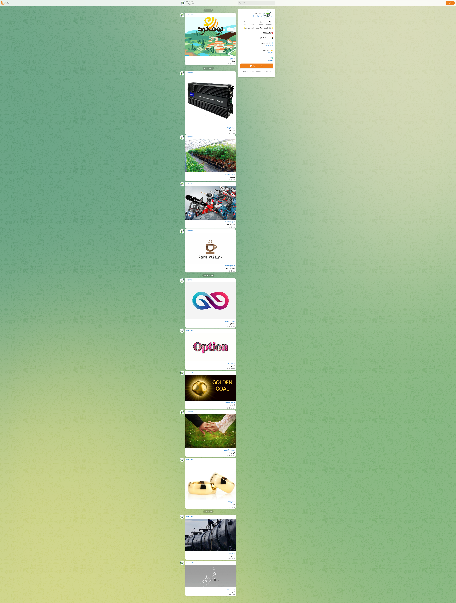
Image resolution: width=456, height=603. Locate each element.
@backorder (257, 16)
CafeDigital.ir (230, 266)
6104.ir (270, 53)
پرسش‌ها (245, 71)
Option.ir (231, 363)
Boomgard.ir (230, 58)
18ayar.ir (231, 502)
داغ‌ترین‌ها (259, 71)
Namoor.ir (231, 589)
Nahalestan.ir (230, 174)
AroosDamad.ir (229, 450)
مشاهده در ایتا (258, 66)
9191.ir (270, 60)
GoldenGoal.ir (230, 403)
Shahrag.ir (231, 553)
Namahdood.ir (229, 321)
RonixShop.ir (230, 222)
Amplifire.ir (231, 128)
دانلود (450, 3)
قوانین (252, 71)
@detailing (269, 45)
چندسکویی (267, 71)
